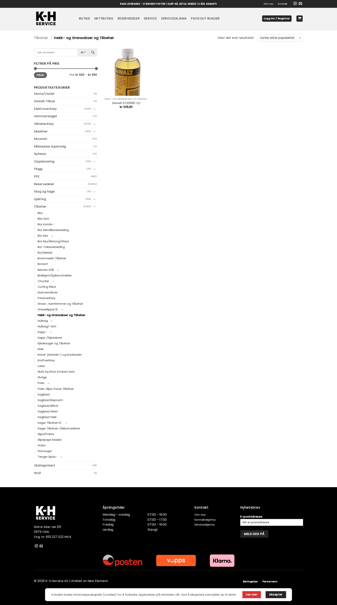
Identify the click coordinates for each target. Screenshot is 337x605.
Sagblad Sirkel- (48, 411)
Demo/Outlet (44, 94)
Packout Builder (205, 18)
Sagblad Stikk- (48, 417)
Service (150, 18)
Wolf (37, 473)
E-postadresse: (251, 517)
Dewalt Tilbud (44, 101)
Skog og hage (44, 191)
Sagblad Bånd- (48, 406)
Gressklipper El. (48, 309)
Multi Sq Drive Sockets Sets (56, 372)
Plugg (38, 169)
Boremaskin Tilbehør (52, 258)
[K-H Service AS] (53, 18)
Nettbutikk (103, 18)
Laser (41, 366)
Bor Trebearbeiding (51, 247)
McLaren (40, 139)
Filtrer (40, 75)
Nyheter (40, 154)
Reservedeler (129, 18)
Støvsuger (45, 451)
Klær (41, 349)
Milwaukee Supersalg (50, 146)
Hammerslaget (45, 116)
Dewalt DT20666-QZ (126, 103)
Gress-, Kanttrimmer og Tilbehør (60, 304)
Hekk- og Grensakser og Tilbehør (61, 315)
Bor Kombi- (46, 224)
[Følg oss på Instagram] (295, 4)
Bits (40, 213)
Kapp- (42, 332)
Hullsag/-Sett (47, 326)
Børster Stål (46, 270)
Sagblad (44, 394)
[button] (277, 18)
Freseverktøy (46, 298)
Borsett (43, 264)
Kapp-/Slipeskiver (50, 338)
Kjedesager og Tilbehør (54, 343)
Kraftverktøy (46, 360)
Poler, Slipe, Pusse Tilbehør (56, 389)
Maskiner (41, 131)
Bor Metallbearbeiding (53, 230)
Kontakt (282, 3)
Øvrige (42, 377)
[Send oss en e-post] (300, 4)
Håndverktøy (44, 124)
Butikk (84, 18)
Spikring (40, 199)
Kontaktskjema (205, 520)
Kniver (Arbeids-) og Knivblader (60, 355)
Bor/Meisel (45, 253)
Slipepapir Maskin (50, 440)
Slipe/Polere (46, 434)
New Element (98, 581)
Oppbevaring (44, 161)
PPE (37, 176)
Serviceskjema (174, 18)
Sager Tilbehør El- (50, 423)
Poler (41, 383)
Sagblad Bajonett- (51, 400)
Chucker (43, 281)
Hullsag (43, 321)
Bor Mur (43, 236)
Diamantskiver (48, 292)
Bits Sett (43, 219)
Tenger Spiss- (47, 457)
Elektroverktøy (45, 109)
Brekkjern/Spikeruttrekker (55, 275)
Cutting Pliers (47, 287)
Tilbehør (41, 37)
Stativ (42, 445)
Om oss (268, 3)
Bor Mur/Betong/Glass (53, 241)
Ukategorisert (44, 465)
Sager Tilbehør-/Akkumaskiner (59, 428)
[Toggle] (94, 108)
